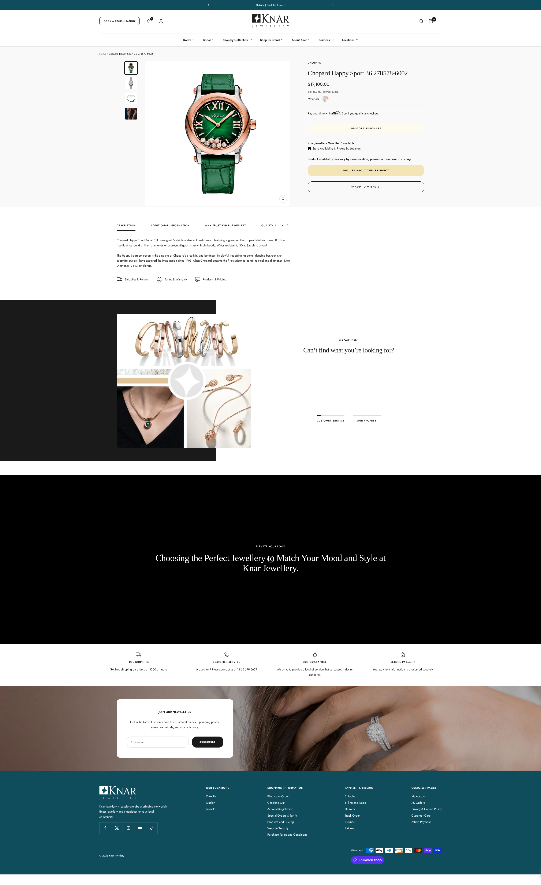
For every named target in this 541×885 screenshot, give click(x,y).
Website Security (277, 828)
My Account (418, 796)
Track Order (352, 815)
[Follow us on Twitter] (117, 828)
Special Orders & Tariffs (282, 815)
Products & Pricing (214, 279)
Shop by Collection (235, 40)
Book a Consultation (119, 21)
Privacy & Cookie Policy (426, 809)
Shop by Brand (270, 40)
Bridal (207, 40)
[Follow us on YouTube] (140, 828)
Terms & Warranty (176, 279)
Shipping (350, 796)
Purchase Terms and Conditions (287, 834)
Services (324, 40)
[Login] (161, 21)
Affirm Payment (420, 822)
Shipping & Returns (137, 279)
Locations (348, 40)
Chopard (314, 63)
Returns (349, 828)
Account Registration (280, 809)
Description (126, 225)
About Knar (299, 40)
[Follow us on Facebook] (105, 828)
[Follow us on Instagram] (128, 828)
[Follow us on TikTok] (151, 828)
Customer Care (420, 815)
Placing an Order (278, 796)
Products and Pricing (280, 822)
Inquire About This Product (366, 170)
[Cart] (431, 21)
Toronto (211, 809)
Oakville (211, 796)
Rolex (187, 40)
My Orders (418, 803)
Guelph (210, 803)
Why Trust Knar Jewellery (225, 225)
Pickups (350, 822)
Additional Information (170, 225)
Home (102, 54)
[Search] (421, 21)
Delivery (350, 809)
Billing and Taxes (355, 803)
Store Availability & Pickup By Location (337, 148)
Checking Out (275, 803)
